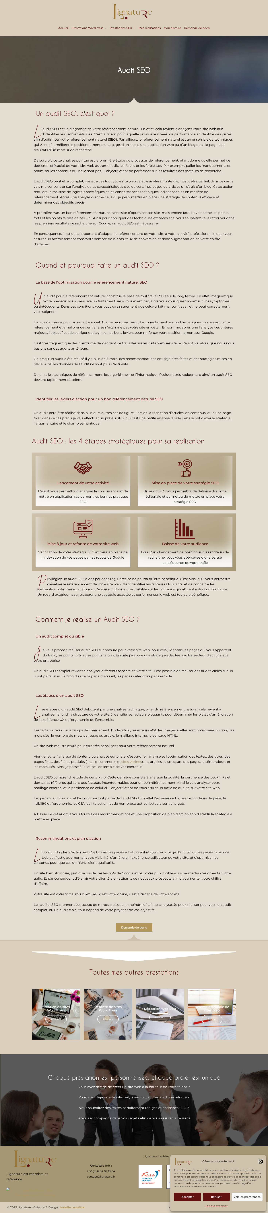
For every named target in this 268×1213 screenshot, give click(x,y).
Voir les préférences (247, 1197)
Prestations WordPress (87, 28)
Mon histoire (172, 28)
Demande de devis (197, 28)
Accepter (187, 1197)
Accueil (63, 28)
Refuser (216, 1197)
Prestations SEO (121, 28)
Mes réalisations (150, 28)
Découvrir (56, 1019)
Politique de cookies (216, 1205)
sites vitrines (131, 762)
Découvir (212, 1019)
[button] (261, 1161)
